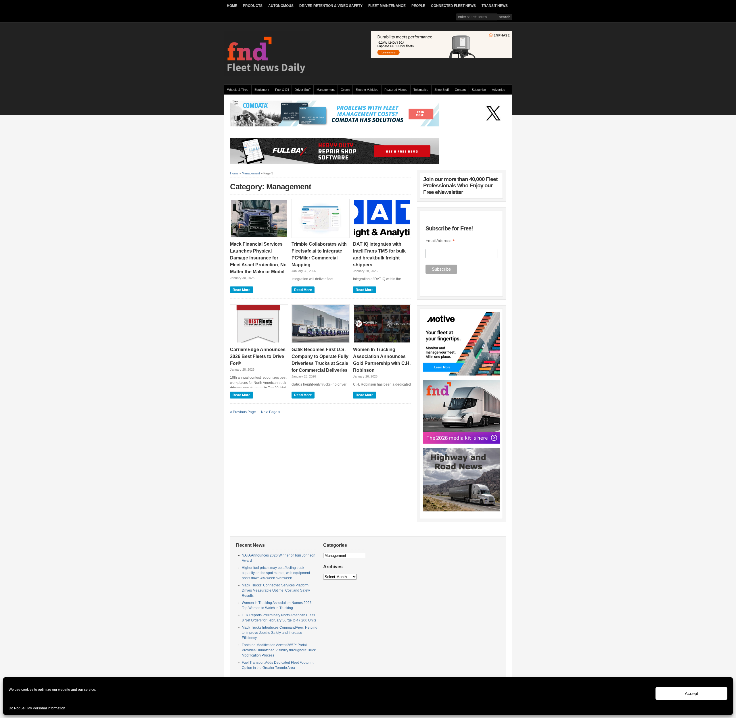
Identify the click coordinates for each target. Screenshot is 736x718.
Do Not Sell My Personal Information (37, 708)
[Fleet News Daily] (267, 75)
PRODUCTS (252, 6)
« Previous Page (243, 412)
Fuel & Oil (282, 89)
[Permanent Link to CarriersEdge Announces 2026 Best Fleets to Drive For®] (259, 323)
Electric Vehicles (367, 89)
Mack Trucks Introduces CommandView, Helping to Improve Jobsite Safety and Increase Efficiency (279, 632)
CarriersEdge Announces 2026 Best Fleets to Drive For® (257, 356)
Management (326, 89)
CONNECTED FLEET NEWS (453, 6)
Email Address (440, 240)
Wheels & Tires (237, 89)
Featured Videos (395, 89)
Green (345, 89)
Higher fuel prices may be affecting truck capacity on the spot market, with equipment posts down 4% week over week (276, 573)
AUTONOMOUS (281, 6)
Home (234, 173)
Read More (241, 290)
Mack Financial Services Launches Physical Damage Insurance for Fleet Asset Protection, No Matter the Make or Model (258, 258)
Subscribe (479, 89)
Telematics (420, 89)
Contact (460, 89)
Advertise (498, 89)
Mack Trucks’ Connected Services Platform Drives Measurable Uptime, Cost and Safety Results (276, 590)
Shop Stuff (441, 89)
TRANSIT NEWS (495, 6)
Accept (691, 693)
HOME (232, 6)
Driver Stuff (302, 89)
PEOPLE (418, 6)
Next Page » (270, 412)
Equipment (261, 89)
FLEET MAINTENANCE (387, 6)
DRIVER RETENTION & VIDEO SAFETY (331, 6)
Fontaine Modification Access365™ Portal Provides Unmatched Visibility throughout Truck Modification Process (279, 650)
